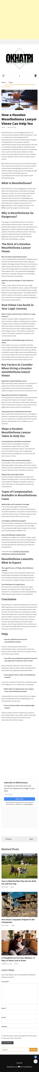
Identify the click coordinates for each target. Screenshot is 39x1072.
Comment (6, 982)
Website (4, 1027)
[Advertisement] (19, 19)
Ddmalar (19, 1063)
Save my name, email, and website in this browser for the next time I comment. (19, 1037)
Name (4, 1008)
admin (3, 127)
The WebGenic (27, 1067)
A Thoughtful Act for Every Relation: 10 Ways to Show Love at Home (18, 959)
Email (4, 1017)
